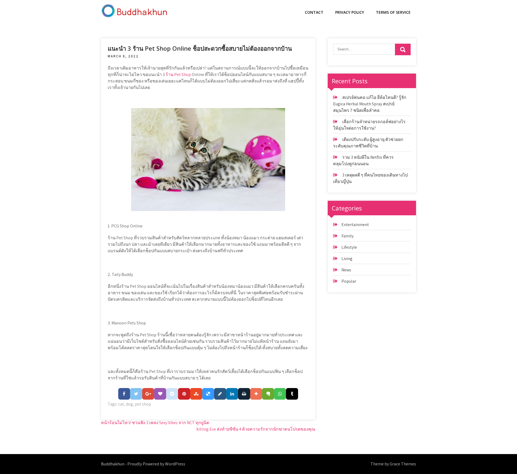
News (346, 270)
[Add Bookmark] (256, 394)
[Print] (244, 394)
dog (129, 404)
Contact (314, 12)
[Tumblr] (292, 394)
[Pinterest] (184, 394)
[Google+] (148, 394)
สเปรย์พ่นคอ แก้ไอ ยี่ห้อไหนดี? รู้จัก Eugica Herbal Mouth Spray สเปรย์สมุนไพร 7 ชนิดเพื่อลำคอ (369, 104)
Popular (348, 281)
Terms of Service (393, 12)
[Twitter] (136, 394)
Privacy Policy (349, 12)
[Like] (160, 394)
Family (347, 236)
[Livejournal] (220, 394)
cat (121, 404)
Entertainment (355, 224)
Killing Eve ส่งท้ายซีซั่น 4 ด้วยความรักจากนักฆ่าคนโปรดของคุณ (255, 429)
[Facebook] (124, 394)
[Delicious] (208, 394)
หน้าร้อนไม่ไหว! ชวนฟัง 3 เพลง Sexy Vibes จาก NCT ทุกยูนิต (155, 422)
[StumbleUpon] (196, 394)
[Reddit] (172, 394)
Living (346, 258)
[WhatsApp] (280, 394)
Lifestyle (349, 247)
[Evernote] (268, 394)
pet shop (143, 404)
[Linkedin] (232, 394)
